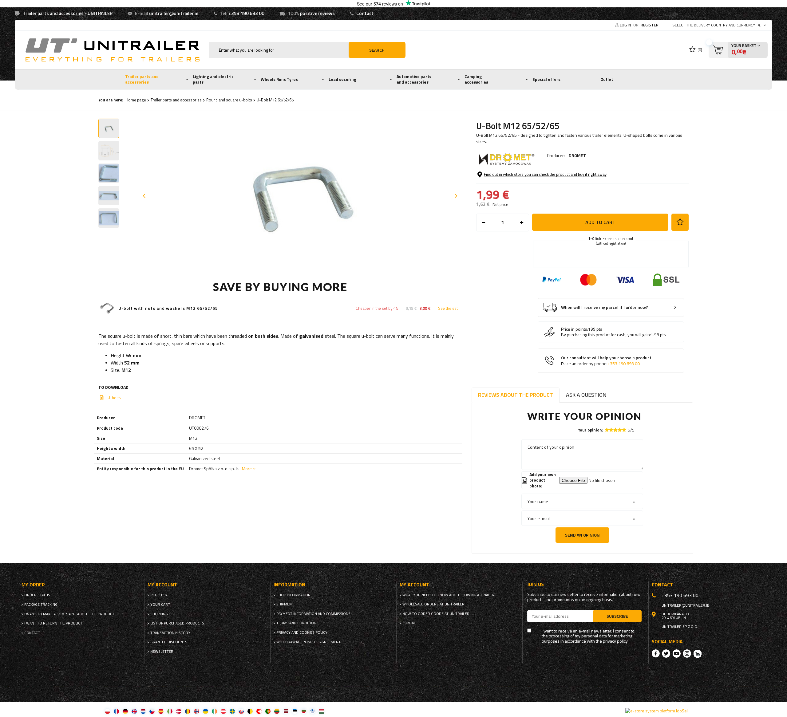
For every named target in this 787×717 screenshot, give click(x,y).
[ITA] (169, 711)
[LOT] (285, 711)
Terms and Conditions (297, 623)
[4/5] (620, 429)
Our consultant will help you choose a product (606, 360)
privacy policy (615, 641)
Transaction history (170, 633)
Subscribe (617, 616)
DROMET (577, 155)
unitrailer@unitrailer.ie (173, 13)
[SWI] (259, 711)
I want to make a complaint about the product (69, 614)
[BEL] (250, 711)
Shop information (293, 595)
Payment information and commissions (313, 614)
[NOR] (196, 711)
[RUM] (187, 711)
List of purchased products (177, 623)
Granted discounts (168, 642)
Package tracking (40, 604)
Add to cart (600, 222)
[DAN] (178, 711)
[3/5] (615, 429)
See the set (448, 308)
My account (162, 584)
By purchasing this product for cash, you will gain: (606, 334)
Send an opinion (582, 535)
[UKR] (205, 711)
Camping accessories (476, 79)
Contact (365, 13)
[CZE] (152, 711)
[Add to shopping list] (680, 222)
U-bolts (114, 398)
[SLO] (241, 711)
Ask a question (586, 395)
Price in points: (574, 329)
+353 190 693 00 (246, 13)
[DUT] (143, 711)
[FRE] (116, 711)
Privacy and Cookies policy (301, 632)
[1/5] (607, 429)
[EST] (294, 711)
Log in (626, 25)
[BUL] (303, 711)
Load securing (342, 79)
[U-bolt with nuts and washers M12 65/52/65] (106, 308)
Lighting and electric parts (213, 79)
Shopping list (163, 614)
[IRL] (214, 711)
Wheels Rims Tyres (279, 79)
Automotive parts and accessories (414, 79)
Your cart (160, 604)
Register (649, 25)
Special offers (546, 79)
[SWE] (232, 711)
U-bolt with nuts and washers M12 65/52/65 (168, 308)
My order (33, 584)
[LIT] (276, 711)
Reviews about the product (515, 395)
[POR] (267, 711)
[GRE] (312, 711)
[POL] (107, 711)
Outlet (606, 79)
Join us (535, 584)
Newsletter (161, 651)
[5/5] (624, 429)
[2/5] (611, 429)
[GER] (125, 711)
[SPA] (160, 711)
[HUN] (321, 711)
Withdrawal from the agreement (308, 642)
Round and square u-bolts (229, 100)
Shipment (285, 604)
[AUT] (223, 711)
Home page (135, 100)
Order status (37, 595)
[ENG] (134, 711)
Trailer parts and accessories (142, 79)
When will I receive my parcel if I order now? (604, 307)
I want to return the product (53, 623)
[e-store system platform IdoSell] (657, 711)
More (247, 468)
